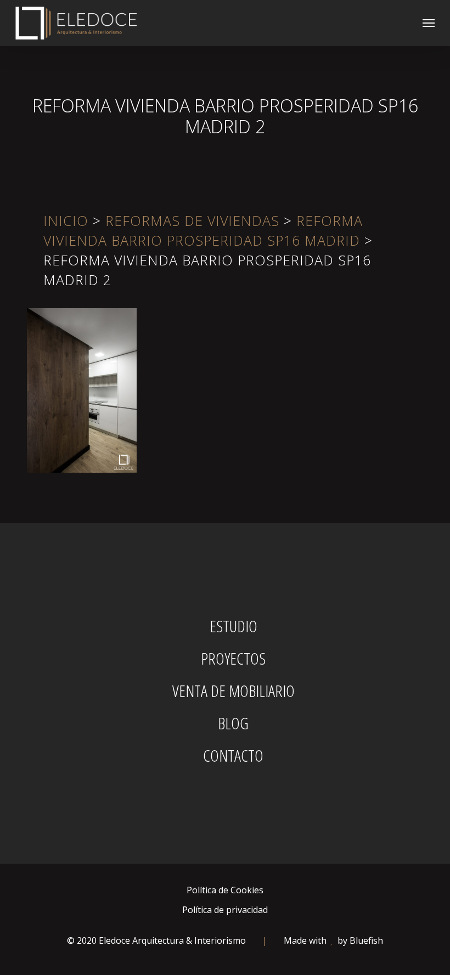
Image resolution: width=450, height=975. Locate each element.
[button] (429, 23)
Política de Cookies (225, 890)
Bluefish (366, 940)
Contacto (233, 756)
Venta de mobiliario (233, 691)
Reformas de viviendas (192, 220)
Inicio (65, 220)
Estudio (233, 626)
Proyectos (233, 658)
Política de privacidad (225, 910)
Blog (233, 723)
